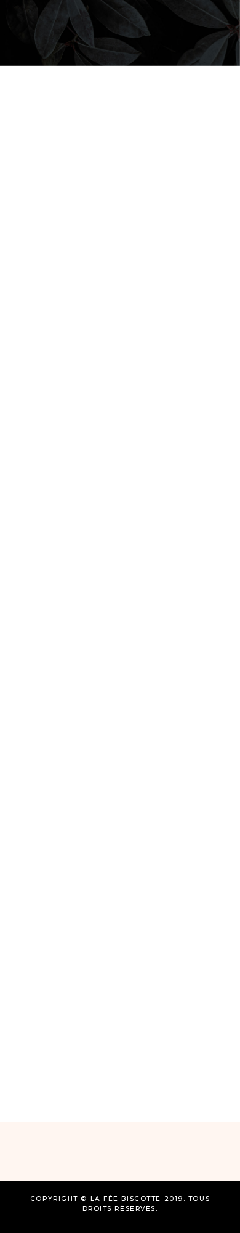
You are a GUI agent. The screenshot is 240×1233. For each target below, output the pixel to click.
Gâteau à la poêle (96, 243)
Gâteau (42, 216)
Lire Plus (62, 419)
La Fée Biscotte (78, 269)
